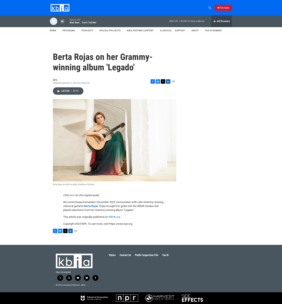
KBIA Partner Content (140, 30)
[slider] (67, 21)
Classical (166, 30)
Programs (69, 30)
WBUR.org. (115, 216)
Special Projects (110, 30)
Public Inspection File (146, 255)
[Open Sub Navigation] (58, 30)
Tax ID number (213, 30)
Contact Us (125, 255)
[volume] (62, 21)
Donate (224, 7)
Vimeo (112, 255)
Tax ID (165, 255)
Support (180, 30)
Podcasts (87, 30)
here (72, 195)
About (195, 30)
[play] (53, 21)
